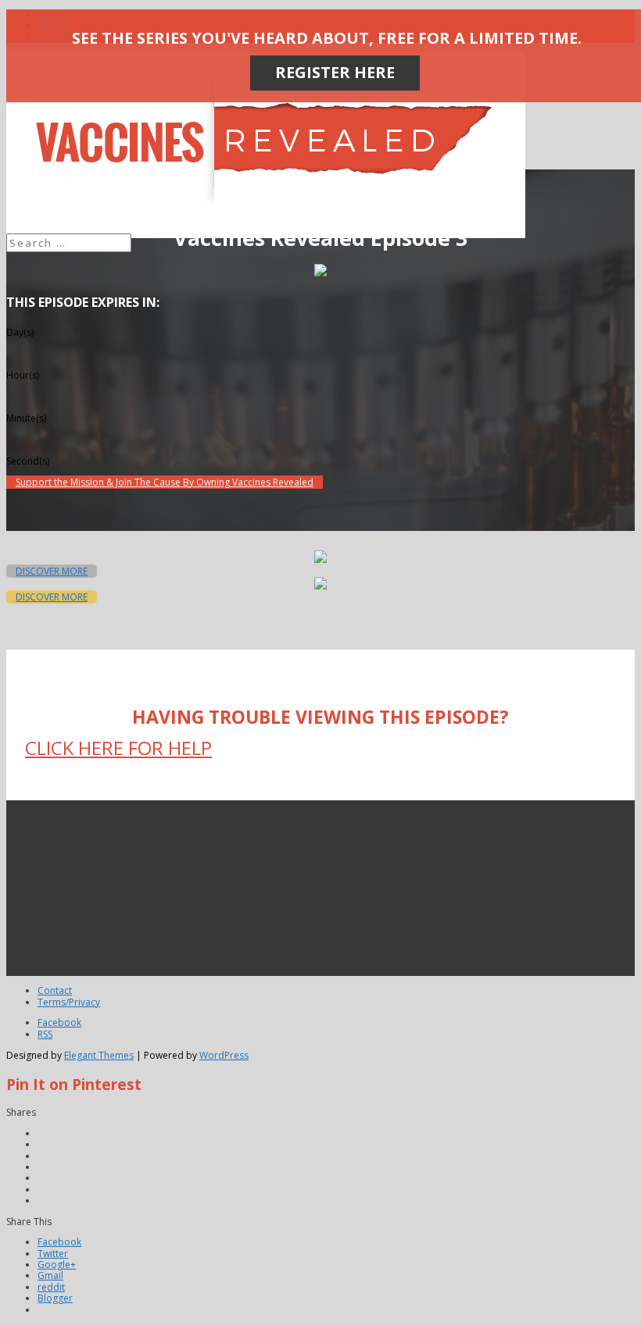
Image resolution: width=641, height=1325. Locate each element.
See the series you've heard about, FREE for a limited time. (327, 37)
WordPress (224, 1055)
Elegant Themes (99, 1055)
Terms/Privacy (69, 1002)
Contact (55, 990)
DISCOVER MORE (52, 571)
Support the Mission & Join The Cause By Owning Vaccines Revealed (164, 482)
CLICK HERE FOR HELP (118, 747)
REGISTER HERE (335, 72)
